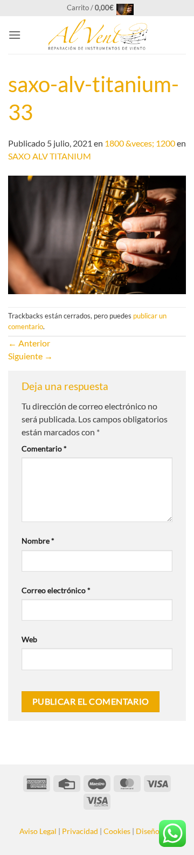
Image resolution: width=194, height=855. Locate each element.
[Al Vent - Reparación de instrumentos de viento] (97, 35)
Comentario (44, 448)
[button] (97, 8)
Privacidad (80, 831)
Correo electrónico (56, 590)
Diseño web (155, 831)
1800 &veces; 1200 (140, 143)
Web (29, 639)
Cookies (116, 831)
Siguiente (30, 356)
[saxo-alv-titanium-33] (97, 233)
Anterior (29, 343)
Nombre (38, 540)
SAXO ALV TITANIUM (49, 156)
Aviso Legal (38, 831)
